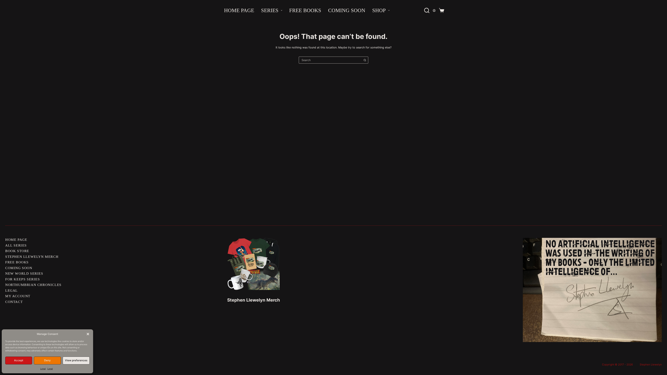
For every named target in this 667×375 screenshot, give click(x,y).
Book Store (17, 251)
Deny (47, 360)
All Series (16, 245)
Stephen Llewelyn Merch (31, 256)
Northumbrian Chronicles (33, 284)
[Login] (434, 10)
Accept (18, 360)
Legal (43, 368)
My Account (17, 296)
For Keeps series (22, 279)
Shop (379, 10)
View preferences (76, 360)
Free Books (305, 10)
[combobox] (330, 60)
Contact (14, 301)
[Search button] (364, 60)
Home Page (239, 10)
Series (269, 10)
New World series (24, 273)
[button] (88, 334)
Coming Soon (346, 10)
